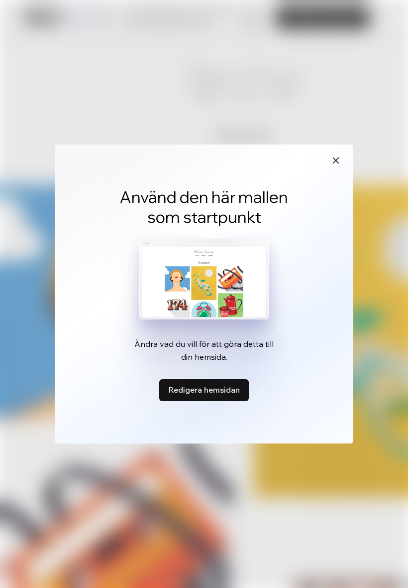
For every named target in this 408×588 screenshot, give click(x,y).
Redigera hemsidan (204, 390)
